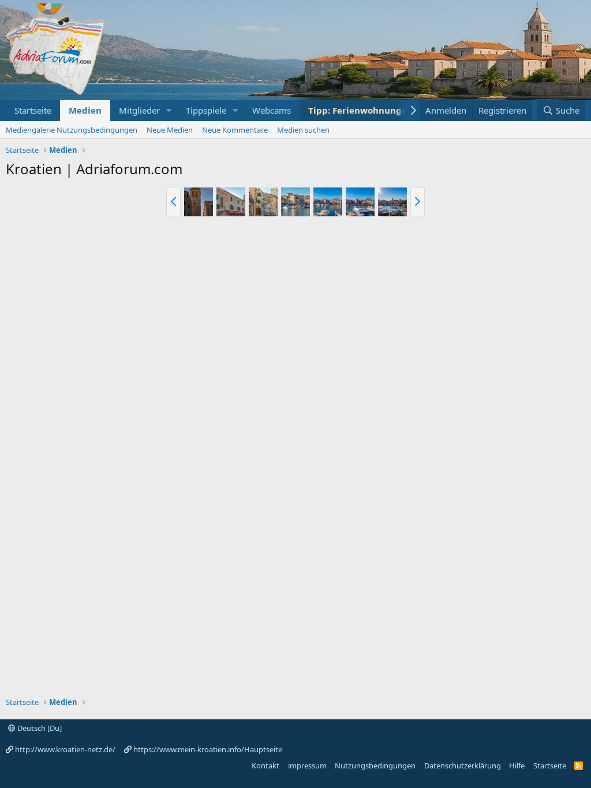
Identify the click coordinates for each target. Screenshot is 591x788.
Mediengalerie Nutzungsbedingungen (71, 130)
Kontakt (265, 765)
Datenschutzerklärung (462, 765)
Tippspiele (206, 110)
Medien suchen (303, 130)
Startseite (32, 110)
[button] (169, 110)
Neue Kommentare (235, 130)
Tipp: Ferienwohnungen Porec (373, 110)
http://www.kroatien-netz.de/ (65, 749)
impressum (307, 765)
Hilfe (517, 765)
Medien (85, 110)
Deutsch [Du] (39, 728)
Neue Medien (170, 130)
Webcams (271, 110)
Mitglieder (139, 110)
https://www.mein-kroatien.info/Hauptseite (207, 749)
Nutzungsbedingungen (375, 765)
